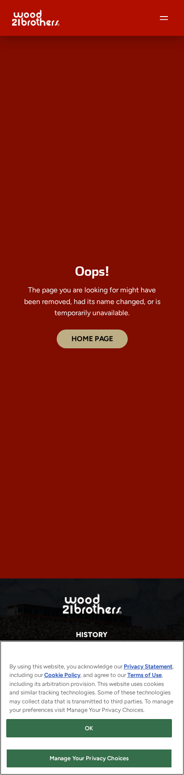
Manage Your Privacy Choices (89, 758)
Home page (92, 338)
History (92, 634)
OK (89, 728)
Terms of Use (144, 675)
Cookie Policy (62, 675)
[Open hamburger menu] (164, 18)
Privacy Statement (148, 666)
